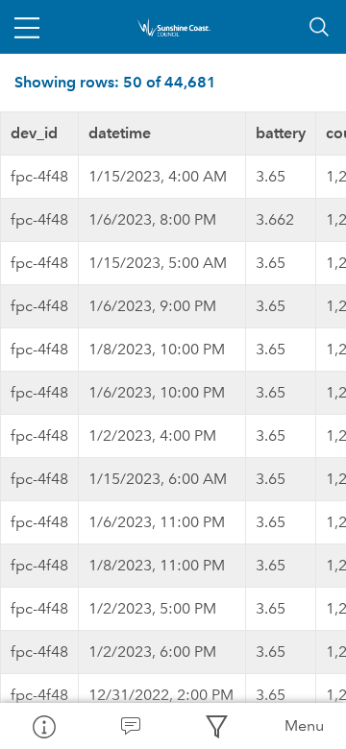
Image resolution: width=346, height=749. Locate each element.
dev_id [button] (34, 133)
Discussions (129, 726)
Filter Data (216, 726)
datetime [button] (119, 133)
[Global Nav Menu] (27, 27)
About (43, 726)
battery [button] (281, 133)
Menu (304, 725)
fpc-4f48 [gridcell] (39, 176)
